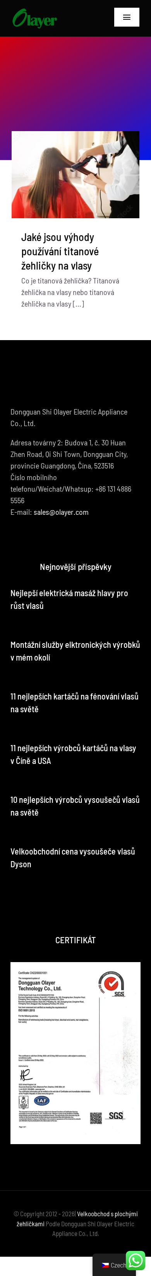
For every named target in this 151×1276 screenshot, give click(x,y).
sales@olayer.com (61, 511)
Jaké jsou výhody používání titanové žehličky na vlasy (60, 251)
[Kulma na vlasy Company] (34, 11)
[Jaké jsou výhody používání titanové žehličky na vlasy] (75, 174)
